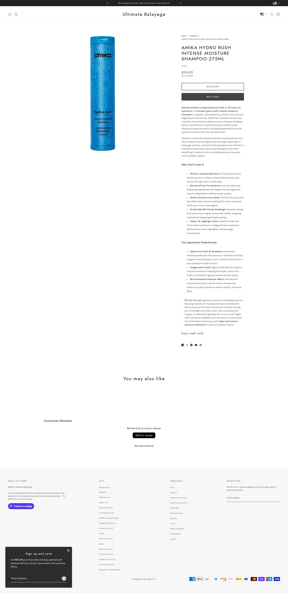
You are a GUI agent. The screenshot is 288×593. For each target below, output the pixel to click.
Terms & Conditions (109, 518)
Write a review (144, 435)
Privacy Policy (106, 529)
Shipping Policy (106, 513)
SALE (172, 487)
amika (184, 66)
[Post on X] (187, 345)
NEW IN (173, 493)
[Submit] (64, 578)
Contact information (109, 570)
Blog (101, 544)
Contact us (104, 497)
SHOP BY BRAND (177, 529)
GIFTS (172, 524)
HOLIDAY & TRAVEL (178, 498)
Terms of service (107, 559)
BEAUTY (173, 519)
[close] (68, 550)
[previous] (107, 3)
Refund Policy (106, 508)
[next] (180, 3)
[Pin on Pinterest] (191, 345)
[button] (200, 345)
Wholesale (104, 487)
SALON (173, 539)
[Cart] (278, 14)
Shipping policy (106, 565)
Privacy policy (106, 554)
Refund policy (106, 539)
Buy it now (212, 96)
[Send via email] (196, 345)
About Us (103, 503)
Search (102, 492)
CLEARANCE (175, 534)
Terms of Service (107, 523)
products (193, 35)
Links (101, 534)
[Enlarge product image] (101, 92)
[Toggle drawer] (10, 14)
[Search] (16, 14)
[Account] (272, 14)
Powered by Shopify (144, 579)
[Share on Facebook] (182, 345)
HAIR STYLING (176, 513)
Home (184, 35)
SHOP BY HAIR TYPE (178, 503)
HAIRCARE (174, 508)
